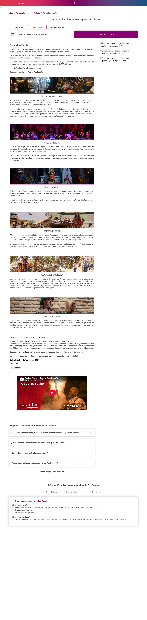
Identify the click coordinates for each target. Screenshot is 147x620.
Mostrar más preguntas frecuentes (52, 471)
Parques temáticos (24, 13)
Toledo (37, 13)
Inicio (11, 13)
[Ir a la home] (74, 3)
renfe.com (22, 3)
